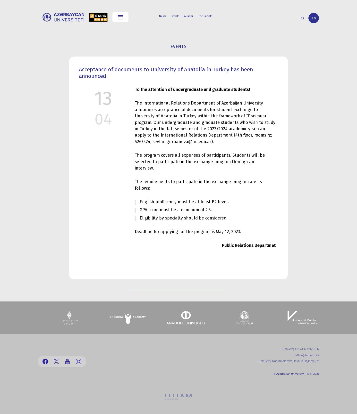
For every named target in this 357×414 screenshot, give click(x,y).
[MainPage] (63, 17)
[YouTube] (67, 361)
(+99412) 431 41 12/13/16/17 (300, 349)
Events (175, 16)
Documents (205, 16)
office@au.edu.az (307, 355)
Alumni (188, 16)
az (302, 18)
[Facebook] (45, 361)
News (162, 16)
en (313, 18)
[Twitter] (56, 361)
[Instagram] (78, 361)
